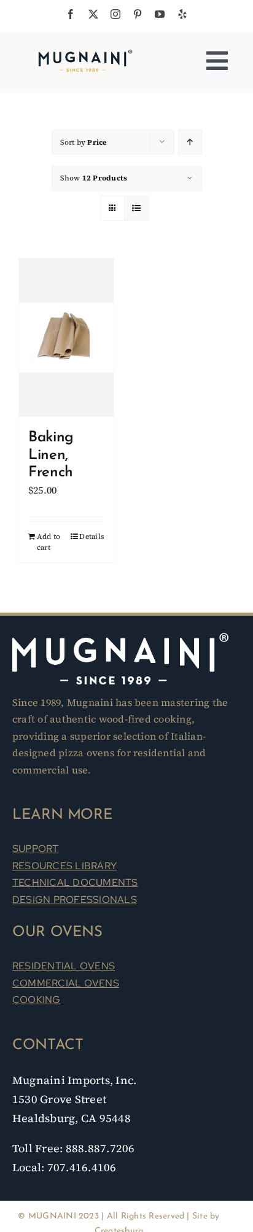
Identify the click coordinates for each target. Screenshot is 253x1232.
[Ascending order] (190, 142)
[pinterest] (137, 14)
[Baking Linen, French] (66, 337)
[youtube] (160, 14)
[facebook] (71, 14)
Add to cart (48, 542)
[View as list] (137, 208)
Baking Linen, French (51, 455)
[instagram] (115, 14)
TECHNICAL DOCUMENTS (75, 882)
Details (91, 536)
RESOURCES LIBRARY (64, 865)
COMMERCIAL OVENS (65, 983)
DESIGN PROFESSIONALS (74, 899)
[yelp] (182, 14)
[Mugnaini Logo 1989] (85, 52)
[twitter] (93, 14)
